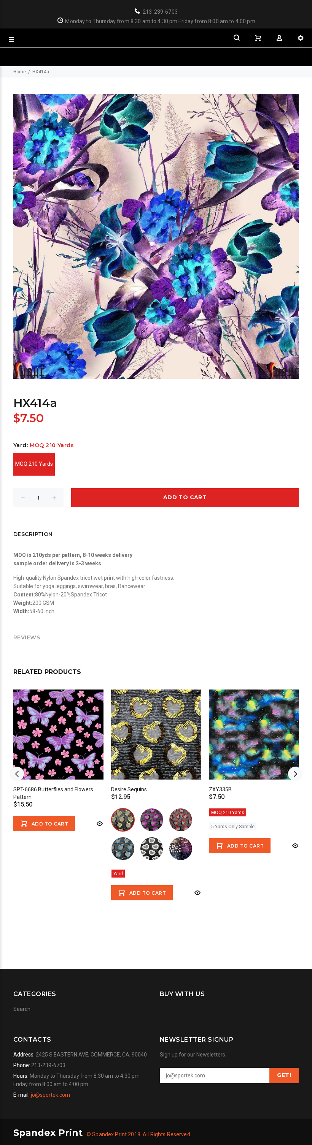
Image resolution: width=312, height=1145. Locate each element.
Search (21, 1009)
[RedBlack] (180, 819)
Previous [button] (17, 774)
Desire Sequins (129, 789)
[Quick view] (98, 823)
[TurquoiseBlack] (122, 848)
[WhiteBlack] (151, 848)
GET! (284, 1075)
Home (19, 71)
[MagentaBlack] (151, 819)
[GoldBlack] (122, 819)
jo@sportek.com (50, 1095)
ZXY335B (220, 789)
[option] (58, 755)
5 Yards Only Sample (233, 826)
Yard (118, 873)
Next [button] (295, 774)
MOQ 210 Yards (34, 464)
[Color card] (180, 848)
